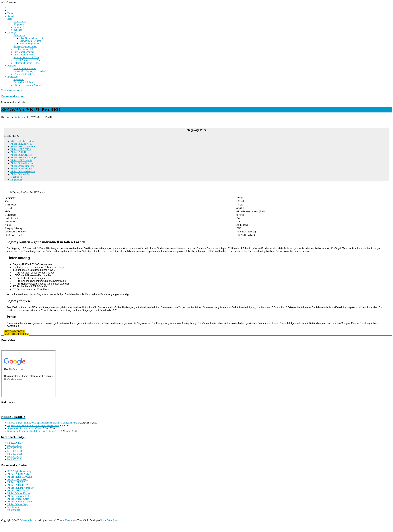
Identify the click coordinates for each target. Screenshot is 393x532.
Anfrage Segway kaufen (25, 46)
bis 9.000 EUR (14, 445)
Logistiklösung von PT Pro (27, 60)
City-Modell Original (24, 52)
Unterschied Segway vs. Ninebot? (30, 71)
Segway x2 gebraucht (30, 41)
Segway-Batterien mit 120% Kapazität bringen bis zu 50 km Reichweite (42, 422)
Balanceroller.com (12, 96)
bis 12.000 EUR (15, 442)
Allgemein (19, 24)
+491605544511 (108, 408)
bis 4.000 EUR (14, 459)
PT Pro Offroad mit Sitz (22, 166)
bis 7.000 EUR (14, 451)
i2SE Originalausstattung (22, 141)
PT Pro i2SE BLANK (21, 143)
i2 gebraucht (16, 177)
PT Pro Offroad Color (21, 168)
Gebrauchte (19, 27)
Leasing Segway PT (23, 49)
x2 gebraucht (16, 179)
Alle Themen (20, 21)
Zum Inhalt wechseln (11, 90)
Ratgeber (11, 65)
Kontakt (11, 16)
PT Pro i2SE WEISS (20, 149)
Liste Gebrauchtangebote (32, 38)
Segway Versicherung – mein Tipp (24, 428)
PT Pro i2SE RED (19, 152)
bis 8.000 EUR (14, 448)
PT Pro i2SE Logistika (21, 160)
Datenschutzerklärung (24, 82)
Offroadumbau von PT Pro (27, 63)
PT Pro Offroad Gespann (22, 171)
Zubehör (18, 29)
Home (10, 13)
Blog (9, 18)
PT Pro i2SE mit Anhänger (23, 157)
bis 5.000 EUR (14, 456)
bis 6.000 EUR (14, 453)
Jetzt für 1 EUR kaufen (25, 68)
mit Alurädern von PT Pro (26, 57)
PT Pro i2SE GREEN (21, 155)
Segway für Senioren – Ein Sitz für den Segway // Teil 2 (34, 431)
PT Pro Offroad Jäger (20, 174)
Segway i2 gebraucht (30, 43)
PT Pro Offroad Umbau (21, 163)
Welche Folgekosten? (24, 74)
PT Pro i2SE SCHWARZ (22, 146)
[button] (8, 2)
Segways (11, 32)
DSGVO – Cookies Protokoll (28, 85)
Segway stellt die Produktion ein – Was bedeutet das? (33, 425)
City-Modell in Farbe (24, 54)
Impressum (12, 76)
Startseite (18, 117)
